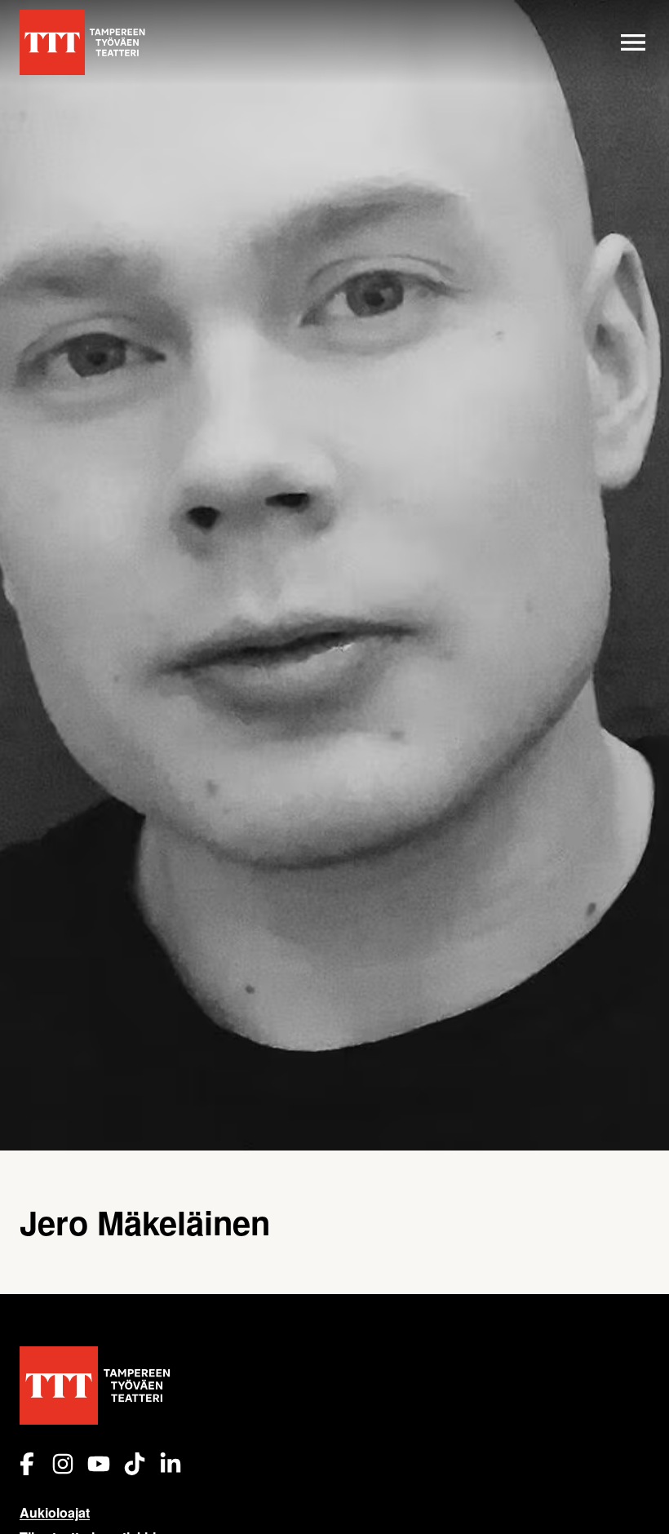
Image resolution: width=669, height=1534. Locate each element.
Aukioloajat (55, 1512)
